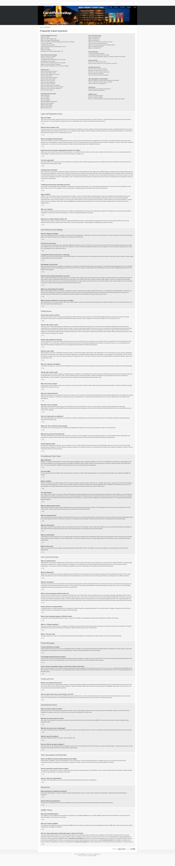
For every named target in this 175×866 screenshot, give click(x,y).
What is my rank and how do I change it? (51, 64)
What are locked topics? (47, 106)
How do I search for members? (96, 73)
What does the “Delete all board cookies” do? (52, 51)
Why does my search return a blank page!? (99, 72)
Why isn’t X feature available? (95, 97)
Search (116, 7)
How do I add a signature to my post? (50, 74)
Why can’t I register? (46, 49)
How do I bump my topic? (47, 90)
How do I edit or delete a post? (48, 72)
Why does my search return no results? (98, 70)
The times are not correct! (47, 58)
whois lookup (65, 836)
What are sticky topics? (46, 104)
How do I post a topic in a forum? (49, 71)
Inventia (94, 855)
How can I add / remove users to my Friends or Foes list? (102, 63)
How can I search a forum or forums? (97, 68)
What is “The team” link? (94, 48)
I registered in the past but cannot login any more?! (53, 46)
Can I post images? (45, 100)
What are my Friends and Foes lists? (97, 61)
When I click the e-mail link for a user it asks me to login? (55, 65)
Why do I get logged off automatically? (50, 40)
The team (122, 7)
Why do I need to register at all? (48, 38)
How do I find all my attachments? (96, 90)
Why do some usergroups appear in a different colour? (101, 45)
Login (134, 7)
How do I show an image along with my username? (53, 62)
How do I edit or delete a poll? (48, 79)
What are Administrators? (94, 37)
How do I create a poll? (46, 75)
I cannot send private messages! (96, 53)
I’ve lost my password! (46, 43)
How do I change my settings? (48, 56)
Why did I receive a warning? (48, 83)
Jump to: (114, 848)
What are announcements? (47, 103)
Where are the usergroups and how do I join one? (100, 41)
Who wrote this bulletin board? (95, 95)
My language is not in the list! (48, 61)
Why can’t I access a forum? (48, 80)
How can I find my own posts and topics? (98, 75)
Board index (47, 27)
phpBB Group (86, 815)
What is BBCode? (45, 95)
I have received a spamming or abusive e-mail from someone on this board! (106, 56)
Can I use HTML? (45, 96)
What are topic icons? (46, 107)
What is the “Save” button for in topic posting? (52, 86)
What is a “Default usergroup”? (96, 46)
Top (43, 123)
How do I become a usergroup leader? (97, 43)
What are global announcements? (49, 101)
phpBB (82, 854)
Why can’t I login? (45, 37)
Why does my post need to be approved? (51, 88)
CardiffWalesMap (57, 13)
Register (129, 7)
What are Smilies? (45, 98)
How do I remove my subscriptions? (97, 83)
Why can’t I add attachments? (48, 82)
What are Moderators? (93, 38)
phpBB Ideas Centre (114, 825)
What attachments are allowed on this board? (99, 88)
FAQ (111, 7)
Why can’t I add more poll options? (49, 77)
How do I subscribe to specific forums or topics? (100, 82)
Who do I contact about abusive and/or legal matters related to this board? (106, 98)
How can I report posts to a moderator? (50, 85)
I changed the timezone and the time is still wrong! (53, 59)
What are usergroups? (93, 40)
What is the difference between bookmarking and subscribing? (103, 80)
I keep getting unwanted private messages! (98, 55)
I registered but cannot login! (48, 45)
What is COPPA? (45, 48)
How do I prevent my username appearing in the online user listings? (57, 41)
